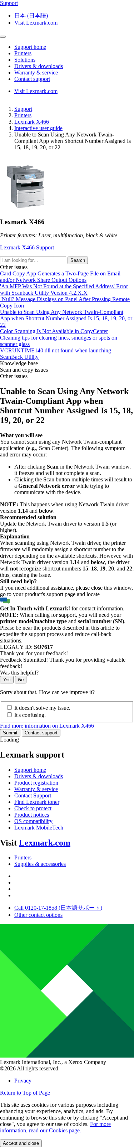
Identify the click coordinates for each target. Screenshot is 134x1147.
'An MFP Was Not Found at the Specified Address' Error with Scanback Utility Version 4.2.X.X (64, 289)
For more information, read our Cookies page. (55, 1127)
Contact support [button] (32, 79)
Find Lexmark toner (36, 802)
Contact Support (32, 795)
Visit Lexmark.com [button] (36, 23)
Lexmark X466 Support (27, 247)
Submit (10, 732)
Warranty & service (36, 789)
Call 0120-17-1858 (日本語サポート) (58, 908)
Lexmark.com (44, 842)
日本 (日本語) (31, 15)
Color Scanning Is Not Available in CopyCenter (54, 331)
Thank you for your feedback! (34, 653)
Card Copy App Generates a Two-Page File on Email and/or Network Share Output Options (60, 276)
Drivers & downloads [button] (38, 66)
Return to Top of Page (25, 1093)
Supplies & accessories (40, 864)
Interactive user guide (38, 128)
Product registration (36, 783)
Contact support (41, 732)
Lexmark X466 (31, 122)
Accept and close (21, 1143)
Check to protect (32, 808)
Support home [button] (30, 47)
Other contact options (38, 915)
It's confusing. (30, 715)
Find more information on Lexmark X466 (47, 726)
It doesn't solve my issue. (42, 708)
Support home (30, 770)
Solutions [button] (24, 60)
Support (23, 109)
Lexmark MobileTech (38, 828)
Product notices (31, 815)
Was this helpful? (19, 673)
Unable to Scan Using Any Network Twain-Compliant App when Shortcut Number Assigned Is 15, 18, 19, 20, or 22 (66, 318)
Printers (22, 115)
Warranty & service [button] (36, 72)
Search (77, 260)
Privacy (22, 1081)
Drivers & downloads (38, 776)
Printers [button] (22, 53)
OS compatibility (33, 821)
